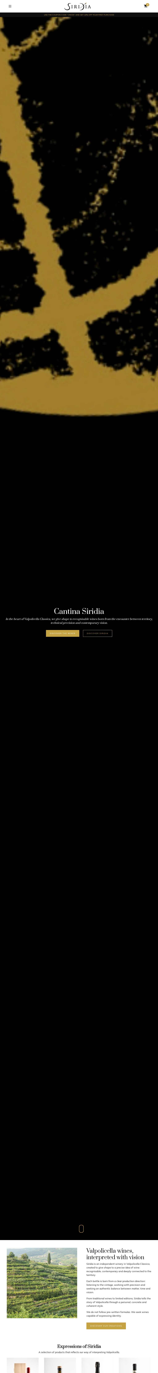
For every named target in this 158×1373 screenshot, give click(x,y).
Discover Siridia (97, 633)
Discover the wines (62, 633)
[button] (146, 6)
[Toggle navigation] (10, 6)
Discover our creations (106, 1326)
